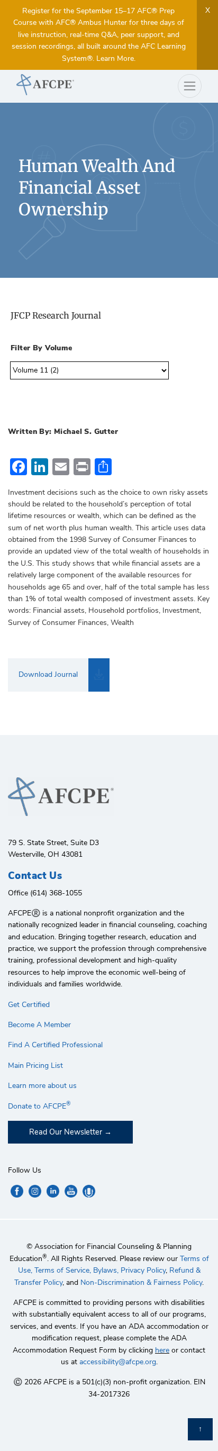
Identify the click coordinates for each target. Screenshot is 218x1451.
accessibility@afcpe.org (117, 1362)
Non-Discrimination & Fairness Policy (141, 1282)
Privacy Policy (143, 1270)
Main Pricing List (35, 1065)
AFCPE (58, 84)
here (162, 1350)
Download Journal (48, 674)
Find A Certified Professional (55, 1045)
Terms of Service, (62, 1270)
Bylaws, (106, 1270)
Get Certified (29, 1005)
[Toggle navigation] (190, 86)
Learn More (115, 58)
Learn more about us (42, 1086)
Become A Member (39, 1025)
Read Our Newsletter (65, 1132)
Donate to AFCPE (39, 1106)
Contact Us (35, 876)
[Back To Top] (200, 1429)
